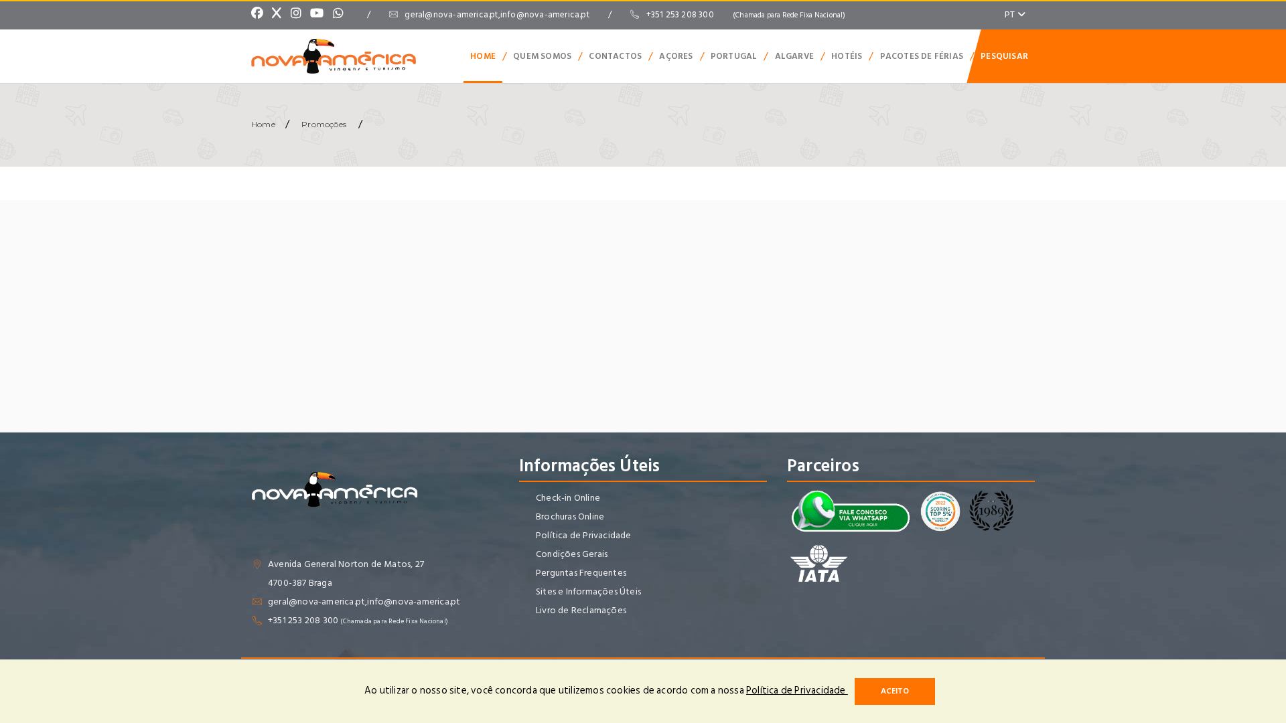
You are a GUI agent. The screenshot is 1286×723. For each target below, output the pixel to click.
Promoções (323, 124)
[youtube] (320, 14)
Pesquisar (1004, 56)
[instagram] (299, 14)
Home (483, 56)
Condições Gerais (572, 554)
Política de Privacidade (584, 535)
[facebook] (260, 14)
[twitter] (280, 14)
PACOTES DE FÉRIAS (921, 56)
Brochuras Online (570, 516)
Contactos (615, 56)
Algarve (794, 56)
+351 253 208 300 (746, 14)
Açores (676, 56)
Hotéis (846, 56)
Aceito (895, 691)
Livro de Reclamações (581, 610)
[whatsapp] (341, 14)
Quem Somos (542, 56)
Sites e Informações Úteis (588, 591)
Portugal (734, 56)
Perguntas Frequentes (581, 572)
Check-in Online (568, 497)
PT (1011, 14)
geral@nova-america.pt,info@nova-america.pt (497, 14)
